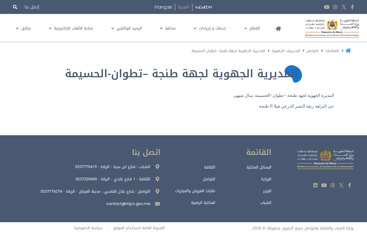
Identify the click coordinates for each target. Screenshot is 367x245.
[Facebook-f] (352, 7)
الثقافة (209, 167)
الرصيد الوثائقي (129, 28)
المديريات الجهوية (286, 51)
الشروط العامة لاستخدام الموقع (139, 228)
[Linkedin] (315, 185)
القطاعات (332, 51)
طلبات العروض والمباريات (195, 191)
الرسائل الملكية (259, 167)
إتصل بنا (32, 7)
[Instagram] (335, 7)
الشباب (265, 202)
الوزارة (266, 179)
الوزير (267, 191)
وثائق (26, 28)
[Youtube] (327, 7)
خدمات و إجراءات (212, 28)
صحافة (170, 28)
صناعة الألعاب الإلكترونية (73, 28)
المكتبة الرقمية (203, 202)
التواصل (313, 51)
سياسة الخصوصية (88, 228)
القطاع (255, 28)
